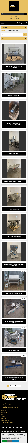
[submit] (25, 14)
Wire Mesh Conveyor (14, 236)
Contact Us (4, 416)
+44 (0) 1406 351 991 (7, 403)
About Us (3, 418)
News (2, 414)
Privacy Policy (5, 420)
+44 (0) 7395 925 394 (7, 406)
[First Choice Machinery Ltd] (14, 397)
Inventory (4, 410)
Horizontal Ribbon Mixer (14, 293)
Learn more (15, 440)
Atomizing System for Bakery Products (14, 265)
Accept (4, 440)
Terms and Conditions (7, 422)
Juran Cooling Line (14, 95)
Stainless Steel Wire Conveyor (14, 181)
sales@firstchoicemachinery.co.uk (10, 407)
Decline (9, 440)
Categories (4, 412)
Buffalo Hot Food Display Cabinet (14, 67)
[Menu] (2, 23)
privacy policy (16, 438)
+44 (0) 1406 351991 (14, 19)
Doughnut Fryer (14, 153)
